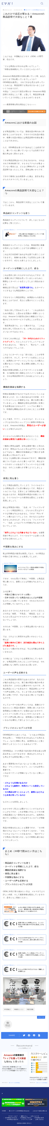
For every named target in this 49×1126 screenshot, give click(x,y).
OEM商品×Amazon (11, 1117)
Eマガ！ (8, 3)
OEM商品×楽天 (39, 1117)
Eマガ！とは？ (13, 1116)
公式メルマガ (35, 1116)
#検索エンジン (19, 1009)
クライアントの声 (26, 1119)
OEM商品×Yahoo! (26, 1117)
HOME (4, 1111)
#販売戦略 (30, 1009)
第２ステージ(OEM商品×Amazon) (35, 10)
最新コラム (24, 1116)
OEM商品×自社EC (12, 1119)
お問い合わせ (39, 1119)
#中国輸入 (7, 1009)
